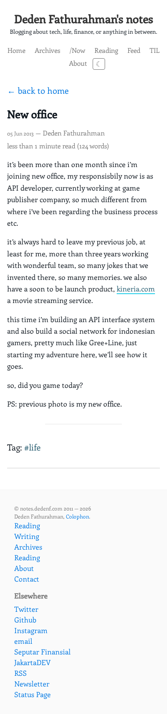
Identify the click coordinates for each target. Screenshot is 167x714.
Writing (26, 536)
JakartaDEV (32, 662)
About (78, 63)
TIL (154, 50)
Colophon (77, 516)
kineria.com (136, 288)
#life (32, 447)
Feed (133, 50)
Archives (47, 50)
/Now (77, 50)
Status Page (32, 694)
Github (25, 619)
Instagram (31, 630)
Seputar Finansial (42, 651)
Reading (106, 50)
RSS (20, 673)
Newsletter (31, 683)
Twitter (26, 609)
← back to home (38, 90)
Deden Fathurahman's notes (83, 18)
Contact (26, 578)
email (23, 641)
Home (16, 50)
